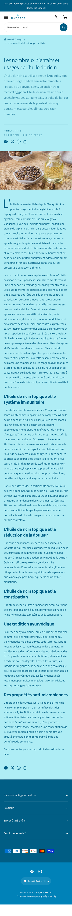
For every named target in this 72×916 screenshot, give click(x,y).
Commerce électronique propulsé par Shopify (36, 896)
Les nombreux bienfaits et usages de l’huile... (25, 43)
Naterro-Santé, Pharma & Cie (39, 892)
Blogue (19, 39)
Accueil (10, 39)
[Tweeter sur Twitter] (12, 141)
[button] (6, 17)
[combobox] (36, 27)
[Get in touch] (57, 17)
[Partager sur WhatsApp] (18, 141)
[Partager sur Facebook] (6, 141)
